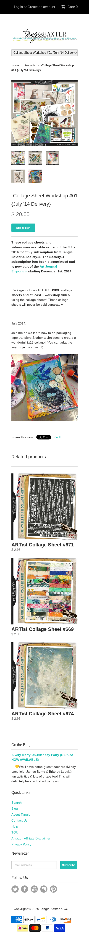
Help (14, 826)
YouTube (34, 889)
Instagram (43, 889)
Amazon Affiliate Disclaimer (30, 838)
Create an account (41, 7)
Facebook (24, 889)
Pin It (57, 437)
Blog (14, 808)
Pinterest (53, 889)
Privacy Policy (21, 844)
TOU (14, 832)
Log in (18, 7)
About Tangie (20, 814)
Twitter (15, 889)
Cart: (73, 7)
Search (16, 802)
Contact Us (19, 820)
